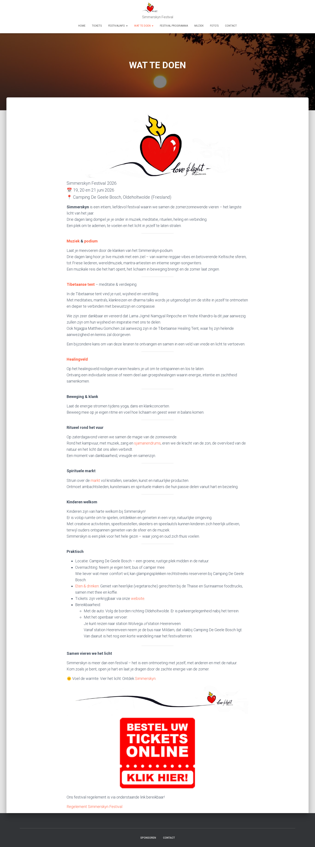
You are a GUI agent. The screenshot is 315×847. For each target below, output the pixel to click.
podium (91, 241)
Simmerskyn (145, 678)
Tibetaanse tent (81, 284)
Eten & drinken (87, 586)
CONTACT (231, 25)
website (137, 598)
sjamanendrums (147, 443)
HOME (82, 25)
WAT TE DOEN (142, 25)
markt (95, 480)
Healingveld (77, 359)
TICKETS (97, 25)
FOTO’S (214, 25)
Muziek (73, 241)
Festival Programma (174, 25)
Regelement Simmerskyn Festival (94, 806)
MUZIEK (199, 25)
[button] (127, 25)
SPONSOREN (148, 837)
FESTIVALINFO (117, 25)
